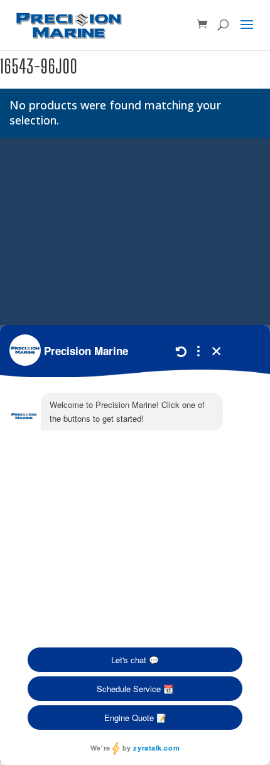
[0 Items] (202, 24)
